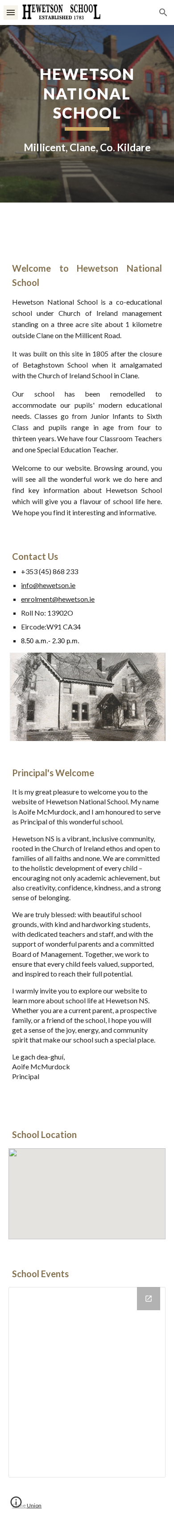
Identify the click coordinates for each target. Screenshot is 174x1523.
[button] (10, 12)
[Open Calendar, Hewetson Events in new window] (148, 1298)
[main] (87, 114)
